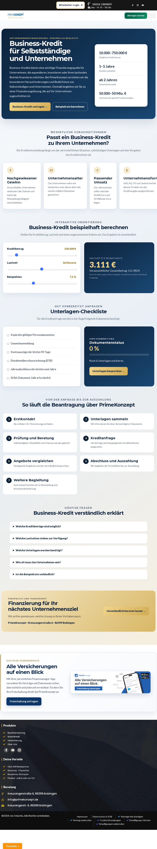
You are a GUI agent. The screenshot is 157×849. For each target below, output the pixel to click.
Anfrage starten (135, 15)
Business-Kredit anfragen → (30, 106)
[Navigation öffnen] (152, 15)
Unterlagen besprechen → (108, 371)
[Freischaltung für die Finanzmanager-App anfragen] (111, 682)
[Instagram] (137, 5)
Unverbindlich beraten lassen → (126, 611)
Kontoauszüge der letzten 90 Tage (30, 352)
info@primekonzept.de (23, 799)
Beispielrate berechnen (70, 106)
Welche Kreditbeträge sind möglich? (38, 526)
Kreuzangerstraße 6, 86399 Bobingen (32, 793)
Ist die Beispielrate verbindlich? (35, 574)
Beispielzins (41, 276)
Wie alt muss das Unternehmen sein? (38, 562)
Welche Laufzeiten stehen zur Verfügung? (42, 538)
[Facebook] (132, 5)
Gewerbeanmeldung (22, 343)
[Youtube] (142, 5)
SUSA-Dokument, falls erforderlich (31, 377)
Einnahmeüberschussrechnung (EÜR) (31, 360)
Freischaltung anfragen (24, 701)
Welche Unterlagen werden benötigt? (39, 550)
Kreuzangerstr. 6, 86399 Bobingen (30, 805)
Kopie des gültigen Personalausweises (33, 334)
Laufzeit (41, 262)
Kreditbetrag (41, 248)
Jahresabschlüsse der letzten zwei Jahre (33, 369)
